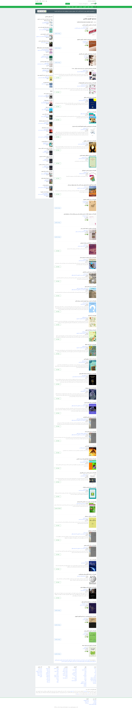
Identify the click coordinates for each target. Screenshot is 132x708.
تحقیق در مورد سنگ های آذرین (70, 409)
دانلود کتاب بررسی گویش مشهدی (89, 199)
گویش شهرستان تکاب (80, 661)
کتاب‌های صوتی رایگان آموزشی (81, 503)
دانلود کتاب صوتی (58, 508)
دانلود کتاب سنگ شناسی (69, 408)
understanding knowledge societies (83, 366)
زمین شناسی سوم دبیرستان (59, 190)
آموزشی (41, 676)
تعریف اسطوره (72, 594)
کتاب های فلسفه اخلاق (79, 308)
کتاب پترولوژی (72, 537)
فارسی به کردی (57, 88)
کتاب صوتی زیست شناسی (77, 506)
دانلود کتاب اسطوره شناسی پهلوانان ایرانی (88, 587)
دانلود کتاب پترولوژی (92, 530)
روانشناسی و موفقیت (39, 671)
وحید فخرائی (85, 389)
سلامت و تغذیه (56, 675)
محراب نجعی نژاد (84, 142)
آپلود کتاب (38, 3)
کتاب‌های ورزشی (46, 180)
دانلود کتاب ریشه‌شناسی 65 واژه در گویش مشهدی (86, 39)
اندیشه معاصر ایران (71, 380)
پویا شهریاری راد (85, 41)
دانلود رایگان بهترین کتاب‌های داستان (43, 96)
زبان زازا (79, 90)
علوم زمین (84, 117)
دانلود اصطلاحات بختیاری (84, 75)
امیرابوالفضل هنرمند (45, 193)
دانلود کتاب (57, 77)
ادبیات (92, 6)
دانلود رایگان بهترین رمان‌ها (45, 42)
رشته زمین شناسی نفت (74, 437)
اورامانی (77, 88)
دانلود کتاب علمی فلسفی (84, 479)
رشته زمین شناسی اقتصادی (61, 424)
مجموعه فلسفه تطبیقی (81, 132)
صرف (85, 28)
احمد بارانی (85, 647)
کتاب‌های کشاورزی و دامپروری (81, 318)
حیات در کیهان (70, 565)
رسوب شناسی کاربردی (75, 551)
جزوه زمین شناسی (82, 190)
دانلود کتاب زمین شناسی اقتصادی (89, 417)
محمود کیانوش (85, 518)
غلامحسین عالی (85, 302)
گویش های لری (91, 661)
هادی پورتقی (85, 172)
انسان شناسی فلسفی (85, 133)
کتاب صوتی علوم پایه (78, 504)
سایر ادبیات (94, 683)
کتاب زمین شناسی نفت (59, 437)
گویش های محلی (65, 660)
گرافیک (76, 679)
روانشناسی (84, 675)
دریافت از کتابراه (57, 33)
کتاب (88, 692)
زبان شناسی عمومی (81, 28)
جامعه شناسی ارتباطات (81, 493)
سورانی (82, 88)
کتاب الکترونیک (86, 700)
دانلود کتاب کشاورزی (61, 322)
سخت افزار (75, 675)
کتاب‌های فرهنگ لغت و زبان (45, 50)
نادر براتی (47, 95)
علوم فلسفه (66, 132)
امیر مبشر (46, 179)
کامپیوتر (84, 6)
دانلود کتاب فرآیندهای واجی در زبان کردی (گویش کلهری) (85, 616)
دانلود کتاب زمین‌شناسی (91, 112)
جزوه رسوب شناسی (82, 551)
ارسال (77, 694)
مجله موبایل (48, 669)
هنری (58, 680)
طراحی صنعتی (65, 668)
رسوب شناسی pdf (81, 552)
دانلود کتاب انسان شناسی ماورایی (90, 141)
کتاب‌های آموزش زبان (46, 152)
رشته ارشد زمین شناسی (81, 536)
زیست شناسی (83, 464)
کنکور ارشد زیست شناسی (72, 464)
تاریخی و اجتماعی (39, 672)
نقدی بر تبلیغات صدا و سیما (75, 494)
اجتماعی (85, 676)
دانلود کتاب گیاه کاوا (92, 315)
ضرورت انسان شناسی (80, 148)
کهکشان (68, 566)
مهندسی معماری (65, 671)
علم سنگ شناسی (76, 408)
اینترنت (76, 668)
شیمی (75, 578)
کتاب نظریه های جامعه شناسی (81, 367)
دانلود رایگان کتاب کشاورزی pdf (72, 322)
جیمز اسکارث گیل (45, 101)
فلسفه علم (61, 478)
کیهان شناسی (80, 565)
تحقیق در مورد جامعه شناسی (73, 366)
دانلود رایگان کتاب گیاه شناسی (62, 321)
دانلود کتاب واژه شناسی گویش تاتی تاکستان (87, 54)
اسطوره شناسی (73, 593)
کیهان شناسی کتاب (59, 565)
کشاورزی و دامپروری (83, 683)
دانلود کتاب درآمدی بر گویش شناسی (89, 25)
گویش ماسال (73, 660)
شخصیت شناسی (64, 661)
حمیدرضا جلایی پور (84, 157)
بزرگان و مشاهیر (56, 668)
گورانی (79, 88)
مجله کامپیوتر (48, 668)
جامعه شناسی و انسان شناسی (80, 660)
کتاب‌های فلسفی (83, 129)
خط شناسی (77, 450)
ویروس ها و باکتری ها (69, 176)
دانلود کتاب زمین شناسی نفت (90, 431)
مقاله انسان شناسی (72, 133)
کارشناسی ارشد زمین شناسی (73, 536)
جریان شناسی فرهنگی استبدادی (60, 379)
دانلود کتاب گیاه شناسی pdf (76, 337)
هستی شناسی (66, 478)
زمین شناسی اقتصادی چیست (79, 424)
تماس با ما (36, 1)
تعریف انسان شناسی (65, 133)
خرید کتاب (87, 703)
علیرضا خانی (85, 618)
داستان (95, 668)
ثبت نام (43, 1)
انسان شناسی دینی (73, 148)
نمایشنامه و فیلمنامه (93, 679)
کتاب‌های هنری (47, 36)
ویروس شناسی (82, 176)
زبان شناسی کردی (83, 90)
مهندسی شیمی (65, 675)
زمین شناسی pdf (75, 292)
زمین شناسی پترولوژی (77, 537)
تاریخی (85, 672)
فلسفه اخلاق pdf (57, 134)
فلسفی (85, 679)
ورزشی (58, 679)
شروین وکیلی (85, 589)
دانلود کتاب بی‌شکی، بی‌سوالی (90, 516)
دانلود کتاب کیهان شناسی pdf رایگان (82, 566)
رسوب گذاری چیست (58, 551)
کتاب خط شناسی (82, 450)
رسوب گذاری (70, 551)
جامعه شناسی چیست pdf (69, 364)
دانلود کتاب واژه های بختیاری (67, 75)
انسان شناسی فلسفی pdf (77, 134)
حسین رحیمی (85, 460)
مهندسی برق (65, 672)
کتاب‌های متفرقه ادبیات (45, 167)
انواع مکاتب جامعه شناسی (61, 364)
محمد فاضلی (85, 244)
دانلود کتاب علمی (77, 479)
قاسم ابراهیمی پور (84, 375)
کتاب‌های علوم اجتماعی (82, 100)
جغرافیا (68, 578)
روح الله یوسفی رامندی (45, 49)
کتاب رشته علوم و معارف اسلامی (72, 382)
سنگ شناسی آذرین (82, 408)
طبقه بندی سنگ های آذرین (80, 409)
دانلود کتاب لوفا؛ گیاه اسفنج (91, 330)
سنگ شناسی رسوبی (75, 552)
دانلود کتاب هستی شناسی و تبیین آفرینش (88, 472)
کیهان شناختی (75, 565)
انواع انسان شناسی (59, 133)
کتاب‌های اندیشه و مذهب (45, 83)
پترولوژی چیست (58, 536)
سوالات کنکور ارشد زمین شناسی (76, 411)
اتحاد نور (86, 561)
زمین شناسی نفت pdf (81, 437)
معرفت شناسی (57, 478)
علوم (88, 6)
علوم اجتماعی (84, 231)
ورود (46, 1)
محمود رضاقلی (85, 128)
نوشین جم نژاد (46, 129)
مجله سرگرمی (48, 672)
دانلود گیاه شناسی (80, 322)
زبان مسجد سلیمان (65, 74)
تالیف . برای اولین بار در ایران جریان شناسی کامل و (85, 22)
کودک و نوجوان (56, 676)
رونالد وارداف (85, 230)
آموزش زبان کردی (75, 90)
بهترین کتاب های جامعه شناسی (70, 104)
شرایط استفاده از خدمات (92, 704)
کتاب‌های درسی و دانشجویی (40, 36)
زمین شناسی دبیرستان (67, 190)
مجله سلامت (48, 679)
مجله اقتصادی (48, 673)
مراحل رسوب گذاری (64, 551)
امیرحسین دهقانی (45, 69)
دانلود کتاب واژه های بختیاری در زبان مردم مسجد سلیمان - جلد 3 (84, 68)
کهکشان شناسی (72, 566)
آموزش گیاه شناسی (71, 321)
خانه (95, 6)
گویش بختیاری (59, 660)
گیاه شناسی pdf (82, 321)
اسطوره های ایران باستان (67, 593)
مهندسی (80, 6)
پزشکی (77, 580)
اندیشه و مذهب (84, 669)
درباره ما (95, 701)
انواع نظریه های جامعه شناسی (64, 366)
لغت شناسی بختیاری (82, 74)
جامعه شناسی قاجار (77, 263)
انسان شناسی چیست (78, 133)
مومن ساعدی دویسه (84, 84)
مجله (72, 6)
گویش (69, 660)
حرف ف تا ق (74, 75)
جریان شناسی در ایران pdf (84, 380)
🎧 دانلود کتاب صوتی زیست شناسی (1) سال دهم (86, 501)
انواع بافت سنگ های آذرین (61, 409)
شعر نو (95, 672)
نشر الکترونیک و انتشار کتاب (92, 1)
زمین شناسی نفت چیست (69, 438)
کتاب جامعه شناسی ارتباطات (73, 493)
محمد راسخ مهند (84, 215)
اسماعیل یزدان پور (84, 360)
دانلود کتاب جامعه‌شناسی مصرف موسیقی (88, 243)
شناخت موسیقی (69, 248)
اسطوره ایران (67, 594)
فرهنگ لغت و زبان (93, 680)
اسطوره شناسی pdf (82, 594)
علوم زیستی (78, 464)
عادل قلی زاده (46, 35)
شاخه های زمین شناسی (70, 116)
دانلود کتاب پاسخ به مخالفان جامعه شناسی (88, 155)
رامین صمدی (85, 273)
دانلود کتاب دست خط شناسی (90, 446)
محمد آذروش (46, 151)
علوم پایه (83, 504)
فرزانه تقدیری (46, 122)
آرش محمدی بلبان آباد (45, 56)
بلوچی (87, 90)
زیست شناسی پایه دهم (66, 504)
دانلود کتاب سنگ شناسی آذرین (90, 402)
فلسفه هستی (73, 479)
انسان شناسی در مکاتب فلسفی (68, 134)
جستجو (67, 3)
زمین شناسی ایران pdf (81, 292)
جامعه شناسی (83, 103)
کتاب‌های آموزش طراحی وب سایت (44, 29)
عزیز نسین (46, 76)
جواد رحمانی (85, 55)
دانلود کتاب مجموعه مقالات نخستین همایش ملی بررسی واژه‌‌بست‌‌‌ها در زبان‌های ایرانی (80, 214)
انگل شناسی (75, 176)
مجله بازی (48, 671)
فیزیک (81, 578)
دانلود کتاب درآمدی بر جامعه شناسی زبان (88, 228)
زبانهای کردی (65, 88)
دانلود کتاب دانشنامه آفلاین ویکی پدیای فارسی (87, 574)
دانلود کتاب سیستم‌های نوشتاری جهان (89, 602)
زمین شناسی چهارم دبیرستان (83, 192)
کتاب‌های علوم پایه (83, 462)
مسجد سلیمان (76, 74)
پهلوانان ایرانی (76, 594)
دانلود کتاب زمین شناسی (75, 190)
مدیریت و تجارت (39, 673)
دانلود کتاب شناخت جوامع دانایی (90, 359)
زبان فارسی (61, 88)
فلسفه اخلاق (58, 132)
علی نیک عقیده (46, 28)
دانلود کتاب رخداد (93, 560)
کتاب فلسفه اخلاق (73, 308)
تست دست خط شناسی (72, 450)
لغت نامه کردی (73, 88)
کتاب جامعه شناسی (64, 263)
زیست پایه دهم (60, 504)
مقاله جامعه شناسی (70, 103)
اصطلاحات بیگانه (70, 74)
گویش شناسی (61, 75)
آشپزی (58, 669)
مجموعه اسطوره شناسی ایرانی (80, 593)
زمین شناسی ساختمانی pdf (81, 279)
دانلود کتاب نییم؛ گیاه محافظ (90, 344)
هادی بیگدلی (46, 108)
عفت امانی (85, 632)
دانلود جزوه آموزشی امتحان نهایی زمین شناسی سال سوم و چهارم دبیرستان (82, 185)
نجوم (76, 566)
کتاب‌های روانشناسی (46, 143)
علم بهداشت (74, 580)
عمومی (76, 6)
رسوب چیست (86, 552)
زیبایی (58, 672)
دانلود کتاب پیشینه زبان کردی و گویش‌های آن (87, 83)
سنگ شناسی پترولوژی (84, 537)
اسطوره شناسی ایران (60, 593)
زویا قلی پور (46, 136)
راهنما (40, 1)
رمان (95, 669)
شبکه (76, 676)
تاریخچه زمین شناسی (63, 116)
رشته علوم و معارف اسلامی (64, 380)
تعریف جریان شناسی (63, 382)
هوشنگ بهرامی (85, 70)
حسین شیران (85, 99)
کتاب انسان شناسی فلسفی (81, 306)
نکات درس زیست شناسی (64, 464)
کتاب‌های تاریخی (75, 376)
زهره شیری (46, 63)
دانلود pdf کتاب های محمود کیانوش (82, 523)
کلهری (84, 88)
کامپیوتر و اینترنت (74, 680)
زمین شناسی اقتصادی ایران (69, 422)
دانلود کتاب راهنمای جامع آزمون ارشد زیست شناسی (86, 459)
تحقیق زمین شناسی (78, 116)
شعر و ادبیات (40, 668)
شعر (95, 671)
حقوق (71, 580)
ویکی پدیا (83, 578)
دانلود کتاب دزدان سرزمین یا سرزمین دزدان (88, 257)
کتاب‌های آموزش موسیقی (82, 246)
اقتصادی (85, 668)
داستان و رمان (40, 669)
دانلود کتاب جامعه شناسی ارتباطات (89, 487)
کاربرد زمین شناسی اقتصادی (70, 424)
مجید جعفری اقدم (84, 603)
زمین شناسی (83, 116)
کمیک (95, 675)
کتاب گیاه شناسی (77, 321)
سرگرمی (57, 673)
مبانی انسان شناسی (67, 148)
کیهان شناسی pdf (65, 565)
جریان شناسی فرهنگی (75, 379)
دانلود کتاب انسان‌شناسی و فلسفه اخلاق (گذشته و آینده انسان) (84, 126)
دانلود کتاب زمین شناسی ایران (90, 286)
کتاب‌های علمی (83, 562)
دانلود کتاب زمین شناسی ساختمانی (89, 272)
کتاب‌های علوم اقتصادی (45, 22)
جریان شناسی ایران (82, 379)
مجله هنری (48, 680)
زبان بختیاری (78, 75)
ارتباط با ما (94, 700)
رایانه (79, 580)
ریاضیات (78, 578)
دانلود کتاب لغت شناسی (58, 74)
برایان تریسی (46, 21)
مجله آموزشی (48, 676)
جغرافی (85, 673)
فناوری (82, 580)
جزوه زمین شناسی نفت (67, 437)
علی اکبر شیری (85, 26)
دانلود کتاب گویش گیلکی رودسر (90, 631)
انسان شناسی (62, 132)
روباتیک (66, 676)
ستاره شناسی (60, 578)
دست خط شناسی (65, 450)
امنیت (76, 671)
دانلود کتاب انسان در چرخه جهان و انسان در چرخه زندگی (85, 301)
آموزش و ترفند (74, 669)
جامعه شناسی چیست (77, 103)
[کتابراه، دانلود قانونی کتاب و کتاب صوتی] (86, 31)
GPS (87, 117)
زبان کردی (69, 88)
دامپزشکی (78, 176)
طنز (95, 673)
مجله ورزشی (48, 675)
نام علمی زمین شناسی (79, 117)
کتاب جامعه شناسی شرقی (79, 104)
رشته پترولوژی (67, 537)
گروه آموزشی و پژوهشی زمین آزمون (82, 288)
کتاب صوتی (68, 6)
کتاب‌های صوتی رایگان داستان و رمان (43, 77)
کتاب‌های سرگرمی (46, 195)
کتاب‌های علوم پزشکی (82, 173)
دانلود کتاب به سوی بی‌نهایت (90, 388)
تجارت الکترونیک (74, 673)
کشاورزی (66, 322)
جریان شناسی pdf (77, 380)
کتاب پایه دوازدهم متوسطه (81, 382)
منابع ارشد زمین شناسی (64, 536)
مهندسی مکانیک (65, 673)
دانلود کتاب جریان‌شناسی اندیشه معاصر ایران (87, 373)
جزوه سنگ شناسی (62, 408)
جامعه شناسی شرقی (65, 493)
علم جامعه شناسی (82, 161)
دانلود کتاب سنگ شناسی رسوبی (90, 545)
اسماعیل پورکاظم (84, 317)
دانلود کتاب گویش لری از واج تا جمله (89, 645)
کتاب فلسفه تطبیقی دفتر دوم (73, 478)
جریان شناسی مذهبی (68, 379)
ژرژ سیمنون (46, 115)
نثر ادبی (95, 676)
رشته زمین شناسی (71, 277)
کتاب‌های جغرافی (83, 113)
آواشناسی (76, 28)
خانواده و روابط (57, 671)
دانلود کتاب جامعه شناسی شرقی (90, 97)
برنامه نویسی (75, 672)
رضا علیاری (85, 186)
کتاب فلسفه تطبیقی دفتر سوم (73, 132)
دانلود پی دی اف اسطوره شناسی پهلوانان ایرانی (79, 595)
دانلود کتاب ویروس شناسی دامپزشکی (89, 170)
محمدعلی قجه (46, 186)
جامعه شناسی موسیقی (76, 248)
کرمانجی (71, 90)
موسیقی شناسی (82, 248)
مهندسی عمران (65, 669)
